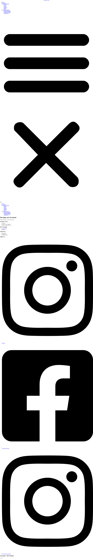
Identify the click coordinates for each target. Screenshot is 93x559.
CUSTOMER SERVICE (6, 211)
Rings (5, 9)
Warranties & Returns (7, 12)
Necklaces (5, 7)
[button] (46, 108)
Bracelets (5, 4)
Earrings (5, 6)
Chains (5, 5)
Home (3, 2)
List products (4, 204)
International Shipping (7, 11)
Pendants (5, 8)
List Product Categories (5, 3)
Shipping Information (7, 10)
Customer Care (6, 13)
